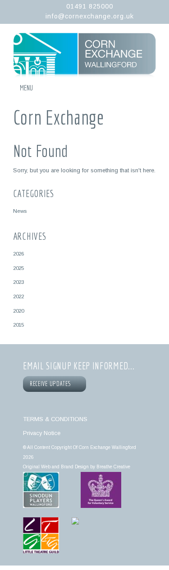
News (20, 211)
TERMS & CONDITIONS (55, 419)
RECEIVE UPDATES (52, 383)
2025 (18, 268)
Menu (26, 88)
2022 (18, 296)
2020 (18, 311)
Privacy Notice (41, 433)
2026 (18, 253)
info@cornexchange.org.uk (90, 16)
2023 (18, 282)
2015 (18, 325)
